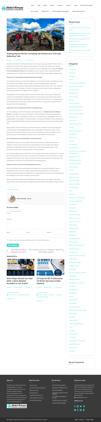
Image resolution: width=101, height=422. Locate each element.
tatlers (71, 327)
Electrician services (74, 147)
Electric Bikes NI (73, 144)
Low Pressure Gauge (74, 221)
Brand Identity (33, 385)
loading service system (75, 218)
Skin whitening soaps (74, 306)
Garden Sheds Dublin (74, 184)
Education (71, 141)
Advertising (72, 76)
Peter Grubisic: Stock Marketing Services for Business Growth (79, 40)
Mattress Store (73, 235)
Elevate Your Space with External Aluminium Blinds (77, 152)
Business (71, 100)
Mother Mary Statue (74, 249)
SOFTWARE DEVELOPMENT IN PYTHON (59, 397)
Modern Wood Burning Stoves (76, 245)
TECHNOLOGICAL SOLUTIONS (59, 400)
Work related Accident (23, 295)
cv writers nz (59, 295)
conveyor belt (72, 120)
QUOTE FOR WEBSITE (57, 390)
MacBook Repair (73, 225)
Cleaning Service (73, 117)
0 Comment (30, 60)
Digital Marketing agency (75, 130)
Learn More (9, 298)
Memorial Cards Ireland (74, 238)
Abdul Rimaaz (72, 69)
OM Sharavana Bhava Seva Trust (77, 255)
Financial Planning (73, 167)
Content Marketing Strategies (37, 388)
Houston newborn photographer (77, 197)
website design (73, 347)
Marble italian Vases (74, 228)
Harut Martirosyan (73, 187)
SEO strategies (73, 303)
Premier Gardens (73, 293)
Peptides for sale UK (74, 266)
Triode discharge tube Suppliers (77, 340)
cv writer (45, 295)
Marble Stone (72, 231)
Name (8, 232)
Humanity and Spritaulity (75, 201)
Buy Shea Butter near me (75, 110)
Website (49, 232)
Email (28, 232)
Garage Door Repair (74, 174)
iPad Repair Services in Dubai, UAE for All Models (79, 29)
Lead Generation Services (36, 395)
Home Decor (72, 194)
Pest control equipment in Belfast (77, 272)
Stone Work (72, 317)
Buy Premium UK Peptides (75, 107)
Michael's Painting (73, 242)
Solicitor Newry (73, 313)
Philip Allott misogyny (74, 279)
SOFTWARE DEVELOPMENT (59, 385)
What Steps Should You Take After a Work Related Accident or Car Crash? (20, 281)
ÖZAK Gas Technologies (75, 262)
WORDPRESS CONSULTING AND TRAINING (60, 393)
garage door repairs (74, 177)
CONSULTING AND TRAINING (59, 403)
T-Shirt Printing (73, 320)
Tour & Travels (72, 337)
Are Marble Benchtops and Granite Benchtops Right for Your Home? (77, 46)
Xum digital (72, 351)
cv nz (40, 295)
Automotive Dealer (74, 90)
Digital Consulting (34, 390)
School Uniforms (73, 300)
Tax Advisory (72, 330)
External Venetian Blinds (75, 163)
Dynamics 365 (72, 137)
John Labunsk (72, 204)
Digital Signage (73, 134)
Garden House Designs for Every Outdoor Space (79, 51)
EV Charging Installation (75, 160)
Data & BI (71, 127)
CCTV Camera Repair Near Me (76, 113)
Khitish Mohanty (73, 211)
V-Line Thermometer (74, 344)
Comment (10, 219)
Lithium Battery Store (74, 214)
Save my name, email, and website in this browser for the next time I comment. (29, 240)
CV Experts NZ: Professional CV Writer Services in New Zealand (50, 281)
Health (70, 191)
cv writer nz (51, 295)
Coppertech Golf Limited (75, 124)
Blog (76, 419)
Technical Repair (73, 334)
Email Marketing (34, 393)
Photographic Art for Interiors (76, 283)
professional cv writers (42, 297)
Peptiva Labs (72, 269)
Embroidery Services (74, 157)
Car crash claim (12, 295)
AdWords (71, 79)
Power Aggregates (74, 289)
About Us (81, 419)
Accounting (72, 73)
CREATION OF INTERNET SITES (59, 388)
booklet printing (73, 96)
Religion (71, 296)
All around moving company (76, 86)
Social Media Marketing (35, 400)
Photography (72, 286)
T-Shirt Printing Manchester (76, 323)
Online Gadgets (73, 259)
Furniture (71, 170)
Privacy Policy (90, 419)
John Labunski (72, 208)
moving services (73, 252)
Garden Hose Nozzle (74, 180)
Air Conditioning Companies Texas (77, 83)
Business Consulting (13, 189)
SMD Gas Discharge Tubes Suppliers (78, 310)
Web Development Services (37, 398)
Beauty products (73, 93)
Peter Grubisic (72, 276)
